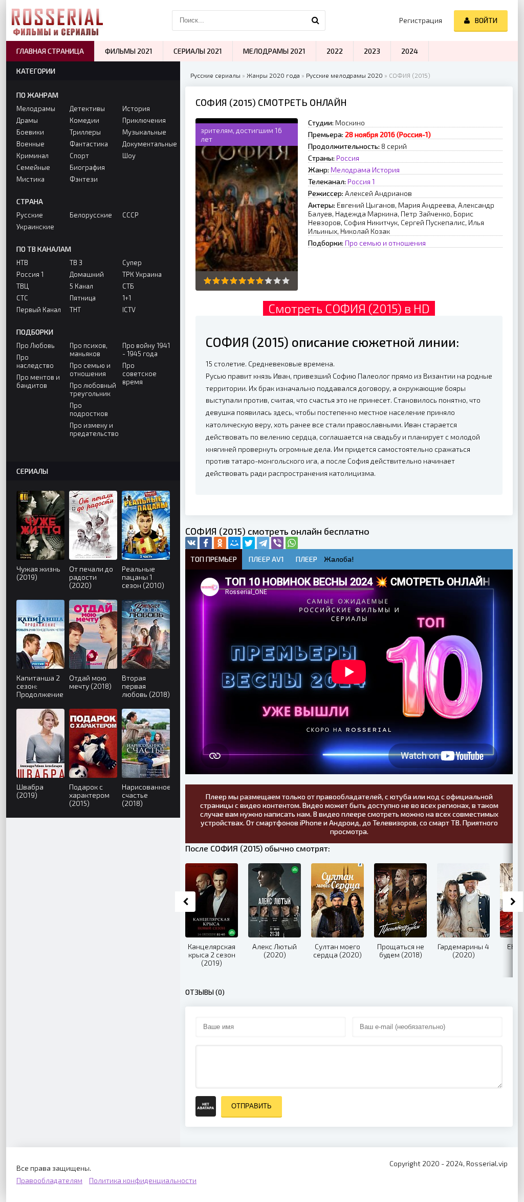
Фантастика (89, 144)
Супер (132, 262)
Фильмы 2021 (128, 51)
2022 (334, 51)
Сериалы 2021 (197, 51)
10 (285, 280)
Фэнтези (84, 179)
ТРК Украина (142, 274)
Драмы (27, 120)
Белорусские (91, 215)
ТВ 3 (76, 262)
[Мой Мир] (234, 543)
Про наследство (35, 361)
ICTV (129, 309)
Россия (347, 158)
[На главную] (57, 20)
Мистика (30, 179)
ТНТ (75, 309)
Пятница (83, 298)
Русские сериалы (215, 75)
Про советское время (139, 373)
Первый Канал (38, 309)
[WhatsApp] (292, 543)
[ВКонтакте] (191, 543)
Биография (87, 167)
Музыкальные (144, 132)
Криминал (32, 155)
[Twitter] (249, 543)
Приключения (144, 120)
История (386, 169)
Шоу (129, 155)
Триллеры (85, 132)
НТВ (22, 262)
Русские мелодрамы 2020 (344, 75)
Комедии (84, 120)
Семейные (33, 167)
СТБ (128, 286)
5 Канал (81, 286)
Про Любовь (35, 345)
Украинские (35, 227)
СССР (130, 215)
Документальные (146, 144)
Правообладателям (49, 1180)
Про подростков (89, 409)
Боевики (30, 132)
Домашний (87, 274)
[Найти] (315, 20)
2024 (409, 51)
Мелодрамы (35, 108)
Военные (30, 144)
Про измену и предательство (93, 429)
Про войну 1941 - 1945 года (146, 349)
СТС (22, 298)
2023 (372, 51)
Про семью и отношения (385, 242)
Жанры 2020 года (273, 75)
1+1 (126, 298)
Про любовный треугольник (93, 389)
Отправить (251, 1106)
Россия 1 (361, 181)
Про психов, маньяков (88, 349)
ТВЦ (22, 286)
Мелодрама (350, 169)
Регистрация (420, 20)
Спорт (79, 155)
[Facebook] (206, 543)
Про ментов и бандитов (38, 381)
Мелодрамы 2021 (274, 51)
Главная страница (50, 51)
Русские (29, 215)
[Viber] (277, 543)
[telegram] (263, 543)
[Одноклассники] (220, 543)
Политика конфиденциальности (142, 1180)
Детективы (87, 108)
